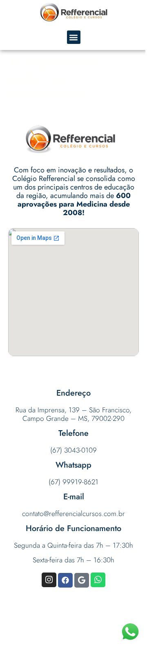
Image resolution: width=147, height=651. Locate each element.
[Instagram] (49, 580)
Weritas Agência (86, 635)
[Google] (81, 580)
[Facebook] (65, 580)
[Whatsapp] (98, 580)
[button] (73, 37)
